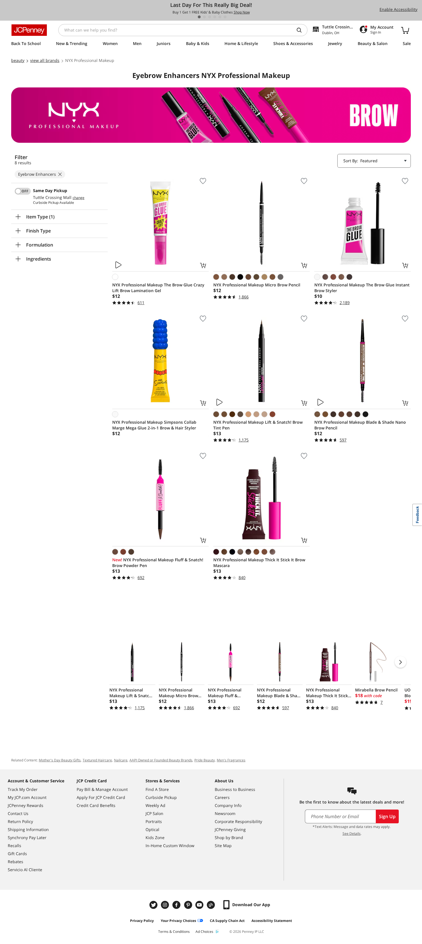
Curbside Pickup (161, 797)
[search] (301, 30)
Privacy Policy (142, 920)
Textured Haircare (97, 760)
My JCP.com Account (27, 797)
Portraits (154, 821)
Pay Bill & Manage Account (102, 789)
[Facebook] (177, 905)
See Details (351, 833)
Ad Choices (204, 931)
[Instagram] (165, 905)
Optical (152, 829)
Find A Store (157, 789)
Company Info (228, 805)
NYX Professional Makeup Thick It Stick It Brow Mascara (259, 562)
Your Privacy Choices (178, 920)
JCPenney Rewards (25, 805)
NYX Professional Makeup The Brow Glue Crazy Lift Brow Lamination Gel (158, 287)
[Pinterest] (188, 905)
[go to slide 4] (214, 16)
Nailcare (120, 760)
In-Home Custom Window (170, 845)
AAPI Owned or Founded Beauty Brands (160, 760)
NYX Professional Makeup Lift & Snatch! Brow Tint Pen (258, 425)
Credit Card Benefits (96, 805)
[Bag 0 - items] (405, 30)
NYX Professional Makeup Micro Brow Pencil (256, 285)
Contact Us (18, 813)
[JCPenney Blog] (211, 905)
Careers (222, 797)
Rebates (15, 861)
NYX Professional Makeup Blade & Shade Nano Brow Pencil (360, 425)
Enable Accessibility (398, 9)
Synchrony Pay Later (27, 837)
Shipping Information (28, 829)
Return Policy (20, 821)
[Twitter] (154, 905)
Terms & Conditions (174, 931)
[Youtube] (200, 905)
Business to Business (235, 789)
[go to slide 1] (199, 16)
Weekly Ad (155, 805)
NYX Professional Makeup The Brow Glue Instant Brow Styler (362, 287)
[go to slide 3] (209, 16)
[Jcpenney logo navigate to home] (29, 30)
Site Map (223, 845)
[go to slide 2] (204, 16)
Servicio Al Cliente (25, 869)
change (78, 198)
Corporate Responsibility (238, 821)
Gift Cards (17, 853)
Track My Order (23, 789)
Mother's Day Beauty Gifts (60, 760)
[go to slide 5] (219, 16)
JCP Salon (154, 813)
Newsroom (225, 813)
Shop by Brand (229, 837)
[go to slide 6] (225, 16)
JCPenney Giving (230, 829)
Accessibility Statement (271, 920)
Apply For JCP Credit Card (101, 797)
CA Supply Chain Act (227, 920)
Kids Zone (155, 837)
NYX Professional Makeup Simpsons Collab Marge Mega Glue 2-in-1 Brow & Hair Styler (154, 425)
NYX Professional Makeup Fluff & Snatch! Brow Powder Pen (157, 562)
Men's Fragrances (231, 760)
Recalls (14, 845)
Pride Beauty (204, 760)
